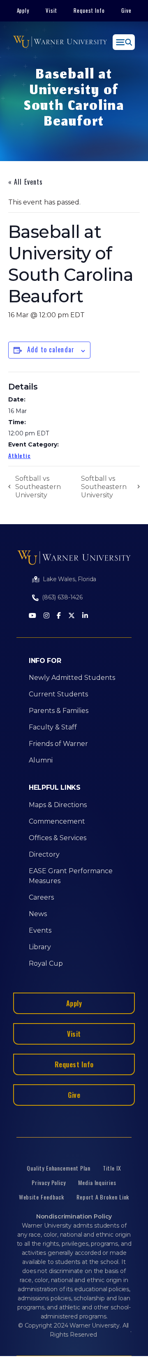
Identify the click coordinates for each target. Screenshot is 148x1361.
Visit (51, 10)
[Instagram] (46, 616)
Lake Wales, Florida (69, 579)
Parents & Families (58, 711)
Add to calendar (50, 349)
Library (40, 947)
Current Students (58, 694)
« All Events (25, 182)
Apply (23, 10)
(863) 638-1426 (62, 597)
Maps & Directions (58, 805)
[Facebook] (59, 616)
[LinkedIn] (85, 616)
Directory (44, 854)
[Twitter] (71, 616)
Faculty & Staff (53, 727)
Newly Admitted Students (72, 678)
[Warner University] (60, 42)
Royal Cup (46, 963)
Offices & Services (57, 838)
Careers (41, 897)
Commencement (57, 821)
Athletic (19, 455)
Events (40, 930)
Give (126, 10)
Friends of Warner (58, 744)
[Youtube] (32, 616)
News (38, 914)
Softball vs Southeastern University (38, 487)
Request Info (89, 10)
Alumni (41, 760)
